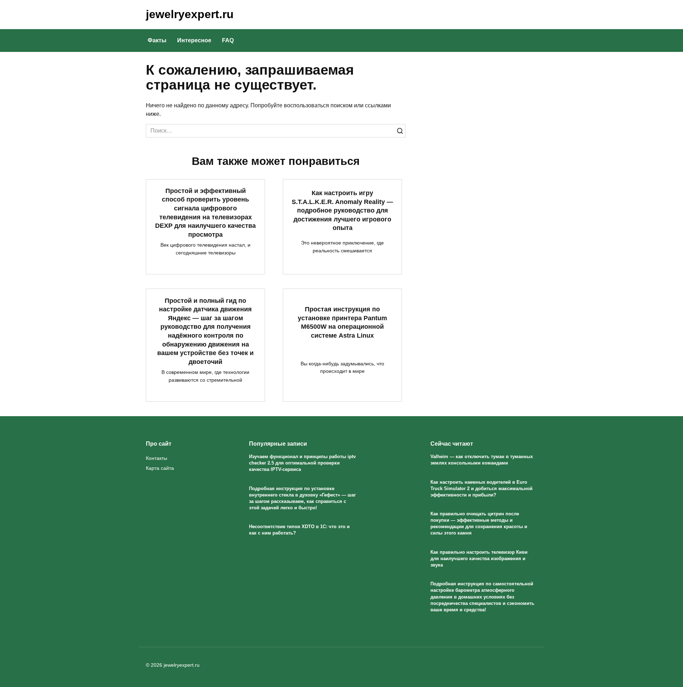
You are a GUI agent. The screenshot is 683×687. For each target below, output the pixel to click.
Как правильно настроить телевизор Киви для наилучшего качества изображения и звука (479, 558)
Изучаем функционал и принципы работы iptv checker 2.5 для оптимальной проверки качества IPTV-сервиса (302, 463)
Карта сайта (160, 468)
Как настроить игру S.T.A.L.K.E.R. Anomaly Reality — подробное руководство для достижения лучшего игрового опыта (342, 210)
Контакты (156, 458)
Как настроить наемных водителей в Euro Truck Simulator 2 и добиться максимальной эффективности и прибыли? (481, 488)
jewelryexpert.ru (190, 14)
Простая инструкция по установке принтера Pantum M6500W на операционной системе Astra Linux (342, 322)
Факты (157, 40)
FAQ (228, 40)
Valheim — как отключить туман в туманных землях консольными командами (481, 460)
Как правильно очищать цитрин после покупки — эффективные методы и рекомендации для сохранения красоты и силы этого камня (478, 523)
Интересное (194, 40)
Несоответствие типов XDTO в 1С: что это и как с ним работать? (299, 530)
